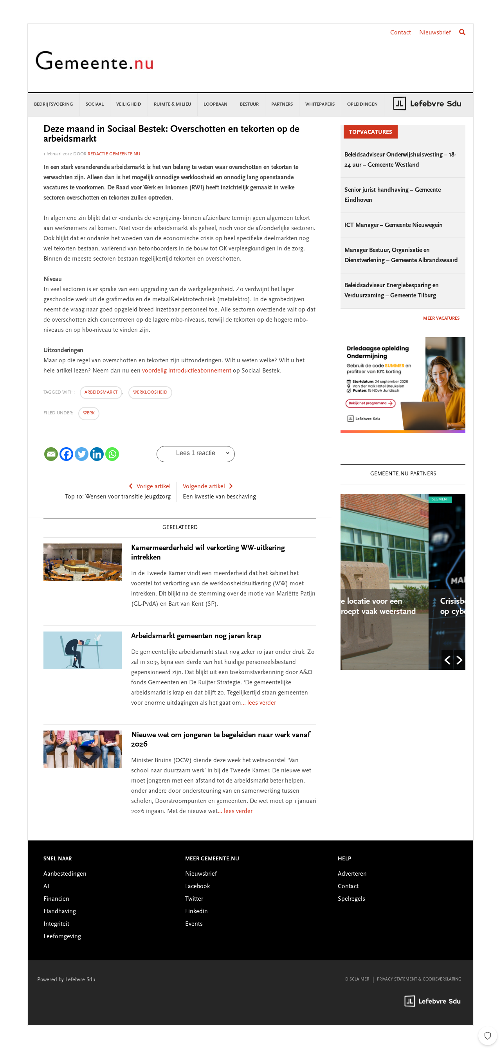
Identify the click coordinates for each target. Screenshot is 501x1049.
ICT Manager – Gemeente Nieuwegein (393, 225)
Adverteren (352, 874)
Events (194, 924)
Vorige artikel (154, 487)
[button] (447, 660)
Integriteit (56, 924)
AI (46, 886)
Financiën (56, 899)
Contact (400, 33)
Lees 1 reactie (195, 453)
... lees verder (258, 703)
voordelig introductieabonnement (186, 371)
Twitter (194, 899)
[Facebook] (66, 454)
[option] (428, 582)
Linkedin (196, 912)
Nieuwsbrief (435, 33)
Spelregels (351, 899)
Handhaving (59, 912)
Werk (89, 413)
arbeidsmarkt (101, 392)
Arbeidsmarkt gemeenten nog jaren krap (196, 636)
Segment (377, 500)
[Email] (51, 454)
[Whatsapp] (112, 454)
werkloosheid (150, 392)
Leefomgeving (62, 937)
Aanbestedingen (65, 874)
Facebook (197, 886)
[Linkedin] (97, 454)
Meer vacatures (441, 318)
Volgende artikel (204, 487)
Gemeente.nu (94, 65)
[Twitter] (81, 454)
